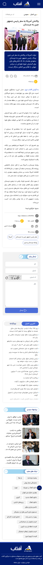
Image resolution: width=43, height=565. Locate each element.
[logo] (22, 3)
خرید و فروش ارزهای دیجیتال (28, 531)
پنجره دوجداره (32, 478)
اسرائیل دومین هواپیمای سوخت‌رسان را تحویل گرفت (23, 394)
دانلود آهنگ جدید (31, 497)
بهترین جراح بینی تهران (29, 492)
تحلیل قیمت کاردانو (13, 517)
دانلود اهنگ (33, 502)
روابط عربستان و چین (30, 243)
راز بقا (20, 478)
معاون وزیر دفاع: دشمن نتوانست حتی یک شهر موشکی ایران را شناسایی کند (22, 366)
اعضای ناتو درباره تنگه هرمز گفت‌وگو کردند (24, 389)
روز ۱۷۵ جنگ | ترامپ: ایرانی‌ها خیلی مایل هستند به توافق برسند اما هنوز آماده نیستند (23, 329)
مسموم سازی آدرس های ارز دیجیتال (25, 512)
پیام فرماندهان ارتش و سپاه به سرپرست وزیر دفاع (23, 353)
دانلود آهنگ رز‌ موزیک (30, 488)
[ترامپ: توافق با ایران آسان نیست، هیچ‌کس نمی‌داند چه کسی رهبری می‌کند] (30, 419)
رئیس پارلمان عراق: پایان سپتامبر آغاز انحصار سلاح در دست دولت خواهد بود (23, 360)
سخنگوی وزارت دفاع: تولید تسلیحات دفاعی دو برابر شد (23, 336)
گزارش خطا (31, 221)
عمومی (26, 14)
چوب (15, 488)
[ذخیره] (36, 226)
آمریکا (10, 237)
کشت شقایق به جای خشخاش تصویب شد (24, 348)
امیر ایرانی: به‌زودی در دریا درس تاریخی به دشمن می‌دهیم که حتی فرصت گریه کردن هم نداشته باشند (13, 447)
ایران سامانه (17, 563)
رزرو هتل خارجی (19, 502)
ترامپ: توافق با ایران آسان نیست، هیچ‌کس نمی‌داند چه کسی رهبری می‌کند (13, 420)
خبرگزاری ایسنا (30, 208)
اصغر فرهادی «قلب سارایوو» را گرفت (26, 381)
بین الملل (33, 14)
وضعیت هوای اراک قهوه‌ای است (27, 385)
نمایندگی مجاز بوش (30, 483)
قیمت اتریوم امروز (31, 536)
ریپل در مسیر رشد (31, 517)
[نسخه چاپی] (32, 226)
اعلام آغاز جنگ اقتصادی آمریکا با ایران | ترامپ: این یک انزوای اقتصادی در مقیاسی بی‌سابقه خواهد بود (13, 460)
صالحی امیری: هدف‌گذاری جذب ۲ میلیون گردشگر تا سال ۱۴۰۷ (24, 372)
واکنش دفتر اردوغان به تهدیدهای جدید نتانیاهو (22, 341)
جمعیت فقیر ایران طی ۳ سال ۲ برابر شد (24, 345)
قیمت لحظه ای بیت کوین (29, 526)
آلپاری (18, 497)
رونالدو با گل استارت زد (30, 378)
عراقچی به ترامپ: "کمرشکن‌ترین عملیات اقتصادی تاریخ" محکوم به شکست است (13, 433)
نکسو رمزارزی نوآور (31, 507)
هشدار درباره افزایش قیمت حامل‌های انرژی (24, 399)
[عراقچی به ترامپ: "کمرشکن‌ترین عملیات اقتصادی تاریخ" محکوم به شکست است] (30, 433)
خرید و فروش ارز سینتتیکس (28, 522)
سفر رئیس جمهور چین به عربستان (26, 237)
